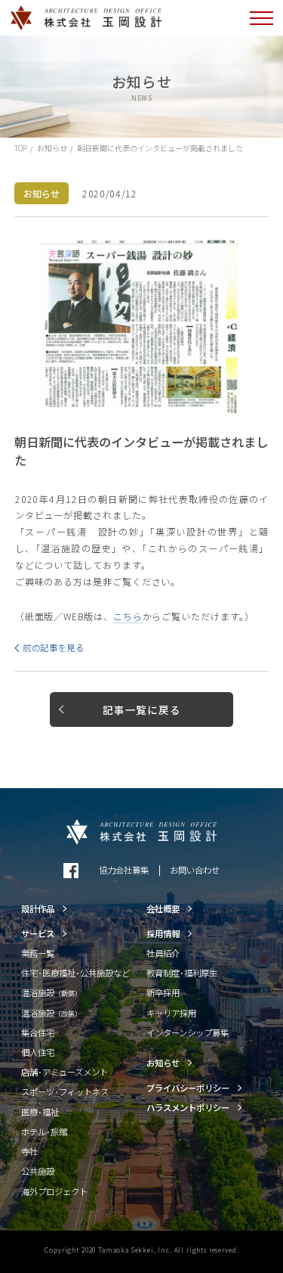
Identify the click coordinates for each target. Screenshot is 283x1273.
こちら (128, 616)
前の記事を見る (53, 647)
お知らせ (52, 148)
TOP (20, 148)
